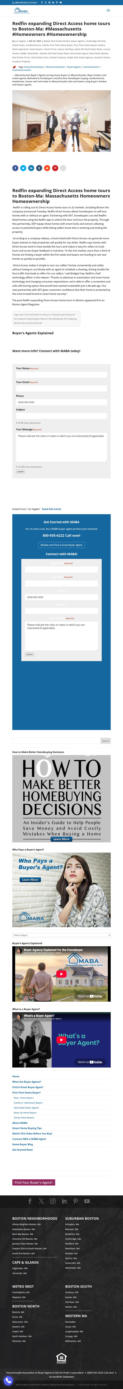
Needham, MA (72, 1248)
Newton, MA (71, 1253)
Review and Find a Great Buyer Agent (61, 545)
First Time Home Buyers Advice (89, 45)
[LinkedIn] (53, 3)
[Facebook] (42, 3)
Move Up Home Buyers (25, 1112)
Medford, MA (71, 1243)
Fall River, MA (72, 1302)
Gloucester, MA (20, 1321)
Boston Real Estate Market (57, 41)
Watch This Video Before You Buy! (32, 1133)
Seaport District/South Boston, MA (29, 1248)
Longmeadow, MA (74, 1331)
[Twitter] (46, 3)
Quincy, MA (71, 1258)
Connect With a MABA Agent (29, 1139)
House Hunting (65, 49)
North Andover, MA (22, 1336)
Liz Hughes (20, 41)
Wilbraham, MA (73, 1341)
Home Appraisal (20, 49)
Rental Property (58, 57)
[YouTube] (61, 3)
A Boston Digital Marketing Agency (58, 1384)
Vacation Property (21, 61)
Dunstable (70, 1321)
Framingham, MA (21, 1292)
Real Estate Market (98, 53)
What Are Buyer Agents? (26, 1081)
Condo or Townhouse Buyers (28, 1102)
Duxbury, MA (71, 1292)
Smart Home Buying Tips (27, 1128)
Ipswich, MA (18, 1326)
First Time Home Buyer (61, 45)
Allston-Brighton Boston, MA (26, 1224)
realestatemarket (21, 69)
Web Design (21, 1384)
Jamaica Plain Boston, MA (25, 1243)
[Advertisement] (61, 695)
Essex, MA (17, 1316)
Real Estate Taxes (40, 57)
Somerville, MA (72, 1263)
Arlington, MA (72, 1224)
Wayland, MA (19, 1297)
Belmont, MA (71, 1229)
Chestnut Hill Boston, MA (24, 1238)
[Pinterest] (57, 3)
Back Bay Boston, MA (22, 1234)
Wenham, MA (19, 1341)
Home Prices (50, 49)
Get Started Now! (22, 1149)
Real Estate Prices (21, 57)
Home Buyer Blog (22, 1144)
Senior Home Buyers (24, 1117)
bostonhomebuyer (34, 66)
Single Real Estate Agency (80, 57)
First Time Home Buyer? (26, 1092)
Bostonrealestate (55, 66)
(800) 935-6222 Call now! (100, 1373)
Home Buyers (36, 49)
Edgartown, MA (20, 1268)
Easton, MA (70, 1297)
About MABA (19, 1123)
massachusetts (91, 66)
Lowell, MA (17, 1331)
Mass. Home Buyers (24, 1097)
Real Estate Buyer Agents (26, 1107)
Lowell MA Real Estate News (88, 49)
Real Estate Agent (79, 53)
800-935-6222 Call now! (61, 535)
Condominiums (33, 45)
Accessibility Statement (61, 1377)
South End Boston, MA (23, 1253)
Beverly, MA (18, 1312)
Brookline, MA (72, 1234)
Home (15, 1076)
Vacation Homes (102, 57)
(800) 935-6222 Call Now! (26, 2)
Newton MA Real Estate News (54, 53)
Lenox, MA (70, 1326)
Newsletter (33, 53)
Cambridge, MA (73, 1238)
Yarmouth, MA (19, 1273)
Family (45, 45)
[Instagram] (49, 3)
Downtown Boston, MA (23, 1229)
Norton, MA (71, 1306)
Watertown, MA (73, 1267)
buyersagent (74, 66)
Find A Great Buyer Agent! (27, 1087)
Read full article (51, 509)
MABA (23, 53)
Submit (20, 471)
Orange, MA (71, 1336)
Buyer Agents (78, 41)
